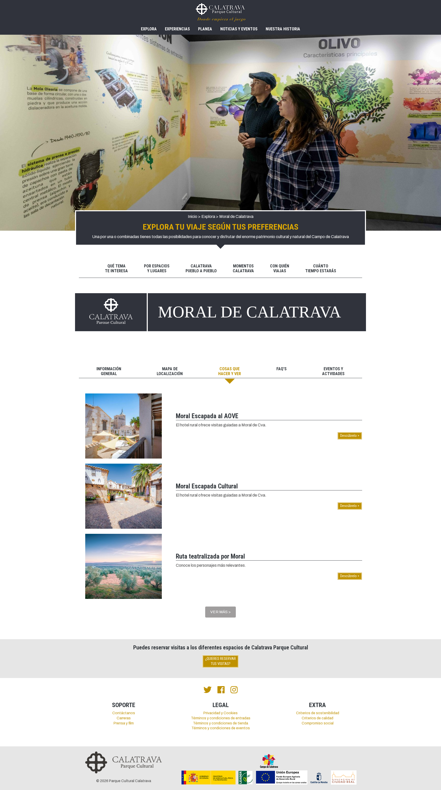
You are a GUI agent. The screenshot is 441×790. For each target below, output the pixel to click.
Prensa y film (124, 723)
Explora (208, 216)
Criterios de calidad (317, 718)
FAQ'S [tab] (281, 368)
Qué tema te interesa (116, 268)
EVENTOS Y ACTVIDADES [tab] (333, 371)
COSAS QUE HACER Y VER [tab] (229, 371)
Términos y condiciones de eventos (220, 728)
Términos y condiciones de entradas (220, 718)
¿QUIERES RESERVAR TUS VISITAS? (220, 661)
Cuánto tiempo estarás (320, 268)
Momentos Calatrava (243, 268)
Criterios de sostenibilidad (317, 713)
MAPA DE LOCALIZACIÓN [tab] (170, 371)
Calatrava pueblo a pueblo (201, 268)
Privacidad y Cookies (220, 713)
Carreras (124, 718)
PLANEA (205, 29)
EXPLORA (149, 29)
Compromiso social (318, 723)
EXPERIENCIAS (177, 29)
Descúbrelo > (349, 436)
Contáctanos (123, 713)
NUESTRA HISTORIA (283, 29)
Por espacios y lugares (156, 268)
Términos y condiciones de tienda (220, 723)
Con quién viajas (279, 268)
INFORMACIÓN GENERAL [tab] (108, 371)
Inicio (192, 216)
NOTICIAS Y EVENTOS (239, 29)
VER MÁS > (220, 612)
